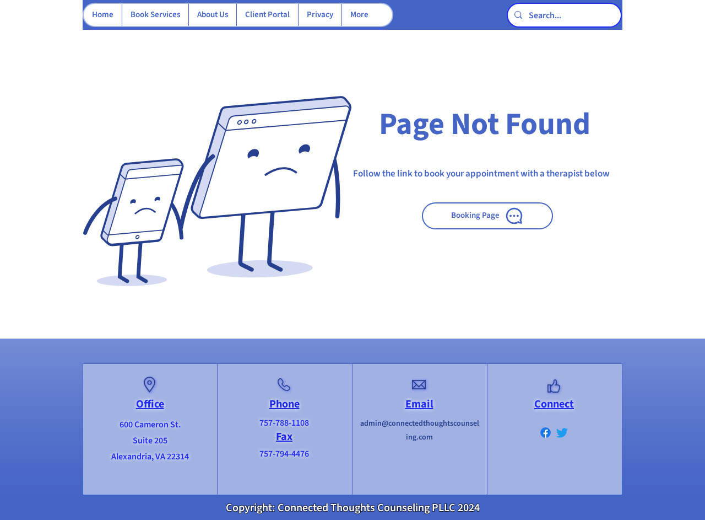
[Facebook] (545, 432)
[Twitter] (562, 432)
